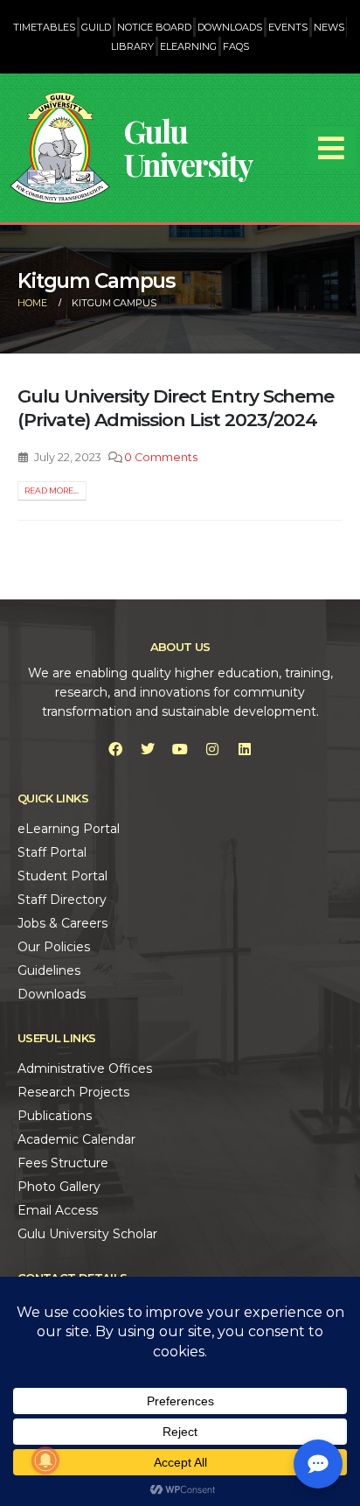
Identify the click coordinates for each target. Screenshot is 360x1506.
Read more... (51, 490)
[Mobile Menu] (331, 148)
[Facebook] (115, 749)
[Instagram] (212, 749)
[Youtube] (180, 749)
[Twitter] (148, 749)
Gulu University (188, 147)
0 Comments (160, 457)
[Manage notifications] (45, 1460)
